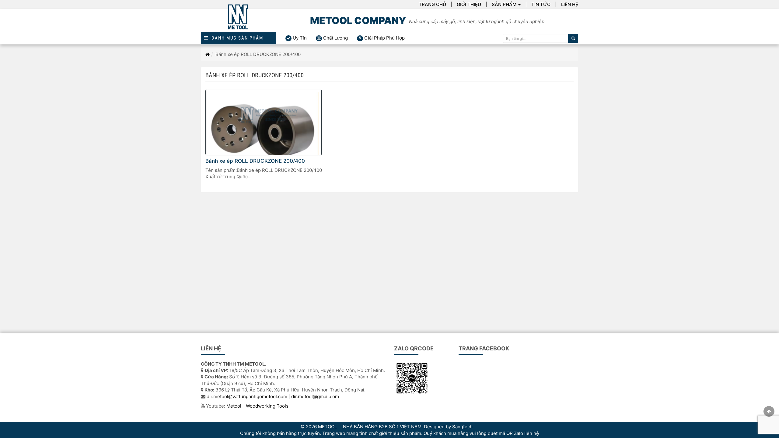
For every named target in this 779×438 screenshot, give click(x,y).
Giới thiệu (469, 4)
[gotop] (768, 411)
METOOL (327, 426)
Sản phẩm (504, 4)
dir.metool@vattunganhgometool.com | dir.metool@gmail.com (273, 396)
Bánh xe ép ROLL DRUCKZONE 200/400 (255, 161)
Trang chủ (432, 4)
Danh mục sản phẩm (235, 38)
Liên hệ (569, 4)
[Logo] (238, 20)
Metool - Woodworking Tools (257, 406)
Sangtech (462, 426)
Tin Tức (540, 4)
